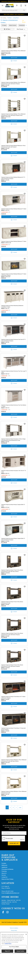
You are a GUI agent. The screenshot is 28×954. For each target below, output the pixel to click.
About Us (4, 873)
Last (20, 807)
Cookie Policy (8, 943)
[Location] (17, 5)
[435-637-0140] (21, 5)
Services (4, 875)
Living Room (16, 17)
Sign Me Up (14, 843)
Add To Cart (14, 57)
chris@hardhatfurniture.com (12, 893)
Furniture (10, 17)
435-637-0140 (9, 891)
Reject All (7, 951)
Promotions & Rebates (7, 869)
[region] (14, 943)
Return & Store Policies (7, 879)
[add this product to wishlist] (25, 36)
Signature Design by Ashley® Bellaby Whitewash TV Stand (13, 208)
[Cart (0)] (25, 5)
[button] (2, 5)
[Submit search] (24, 10)
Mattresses (4, 865)
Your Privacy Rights (14, 946)
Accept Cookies (20, 951)
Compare (15, 60)
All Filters (8, 29)
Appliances (4, 867)
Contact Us (4, 877)
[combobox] (20, 29)
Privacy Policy (14, 930)
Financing (4, 871)
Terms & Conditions (14, 928)
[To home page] (9, 5)
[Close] (26, 934)
